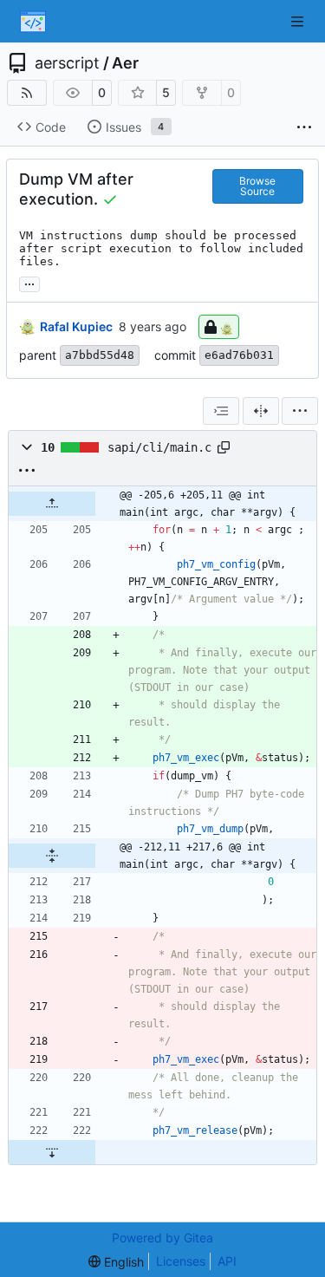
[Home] (33, 21)
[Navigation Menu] (299, 21)
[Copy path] (223, 447)
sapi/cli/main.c (159, 447)
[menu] (300, 411)
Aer (125, 63)
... (29, 282)
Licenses (180, 1261)
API (227, 1261)
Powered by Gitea (162, 1237)
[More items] (304, 127)
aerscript (67, 63)
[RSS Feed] (27, 93)
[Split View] (261, 411)
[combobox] (221, 411)
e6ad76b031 (239, 355)
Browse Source (257, 186)
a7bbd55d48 (99, 355)
